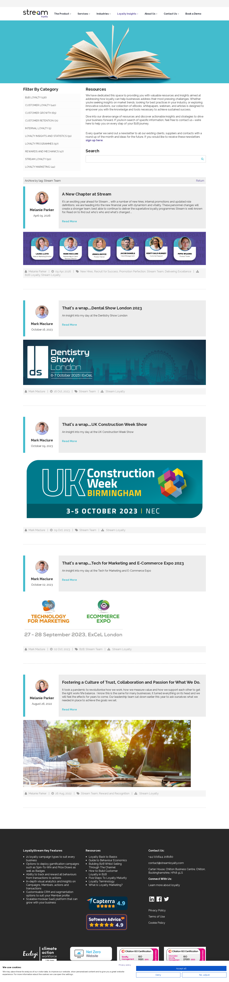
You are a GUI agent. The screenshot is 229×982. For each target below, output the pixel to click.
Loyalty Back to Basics (103, 856)
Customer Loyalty (40, 105)
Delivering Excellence (178, 271)
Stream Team (155, 271)
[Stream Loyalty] (35, 13)
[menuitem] (62, 13)
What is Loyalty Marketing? (106, 885)
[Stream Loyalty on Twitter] (166, 898)
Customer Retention (41, 120)
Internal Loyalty (38, 128)
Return (200, 180)
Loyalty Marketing (40, 166)
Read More (69, 221)
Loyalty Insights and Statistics (48, 136)
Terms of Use (156, 916)
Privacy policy (125, 965)
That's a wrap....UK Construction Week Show (104, 424)
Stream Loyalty (38, 159)
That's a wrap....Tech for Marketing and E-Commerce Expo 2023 (123, 563)
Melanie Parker (37, 271)
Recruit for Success (106, 271)
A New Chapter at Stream (87, 194)
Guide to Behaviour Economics (108, 860)
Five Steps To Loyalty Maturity (108, 877)
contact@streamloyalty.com (166, 863)
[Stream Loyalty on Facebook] (159, 898)
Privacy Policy (157, 910)
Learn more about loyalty (164, 885)
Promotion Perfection (132, 271)
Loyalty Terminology (101, 881)
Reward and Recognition (114, 793)
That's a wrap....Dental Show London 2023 (102, 308)
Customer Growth (40, 112)
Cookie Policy (156, 922)
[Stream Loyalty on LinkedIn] (151, 898)
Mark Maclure (36, 391)
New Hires (86, 271)
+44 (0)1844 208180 (160, 856)
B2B (81, 649)
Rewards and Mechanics (44, 151)
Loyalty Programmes (42, 143)
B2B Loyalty (36, 97)
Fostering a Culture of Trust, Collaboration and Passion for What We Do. (131, 682)
